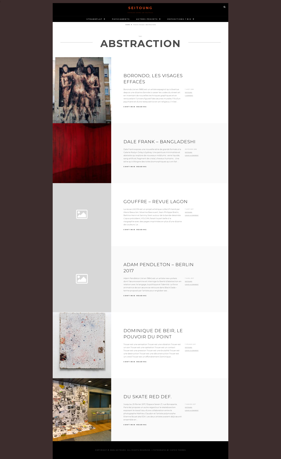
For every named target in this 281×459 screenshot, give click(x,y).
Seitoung (140, 8)
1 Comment (189, 95)
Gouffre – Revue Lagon (155, 201)
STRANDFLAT (94, 19)
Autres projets (147, 19)
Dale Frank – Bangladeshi (159, 141)
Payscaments (121, 19)
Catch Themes (178, 450)
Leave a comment (192, 155)
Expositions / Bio (179, 19)
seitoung (188, 92)
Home (127, 25)
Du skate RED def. (147, 396)
